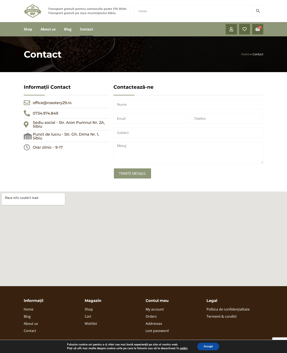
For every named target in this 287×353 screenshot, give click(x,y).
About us (48, 29)
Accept (208, 346)
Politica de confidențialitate (228, 309)
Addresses (154, 323)
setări (183, 348)
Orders (151, 316)
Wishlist (91, 323)
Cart (88, 316)
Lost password (157, 330)
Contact (86, 29)
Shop (28, 29)
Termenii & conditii (222, 316)
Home (245, 54)
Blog (67, 29)
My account (155, 309)
